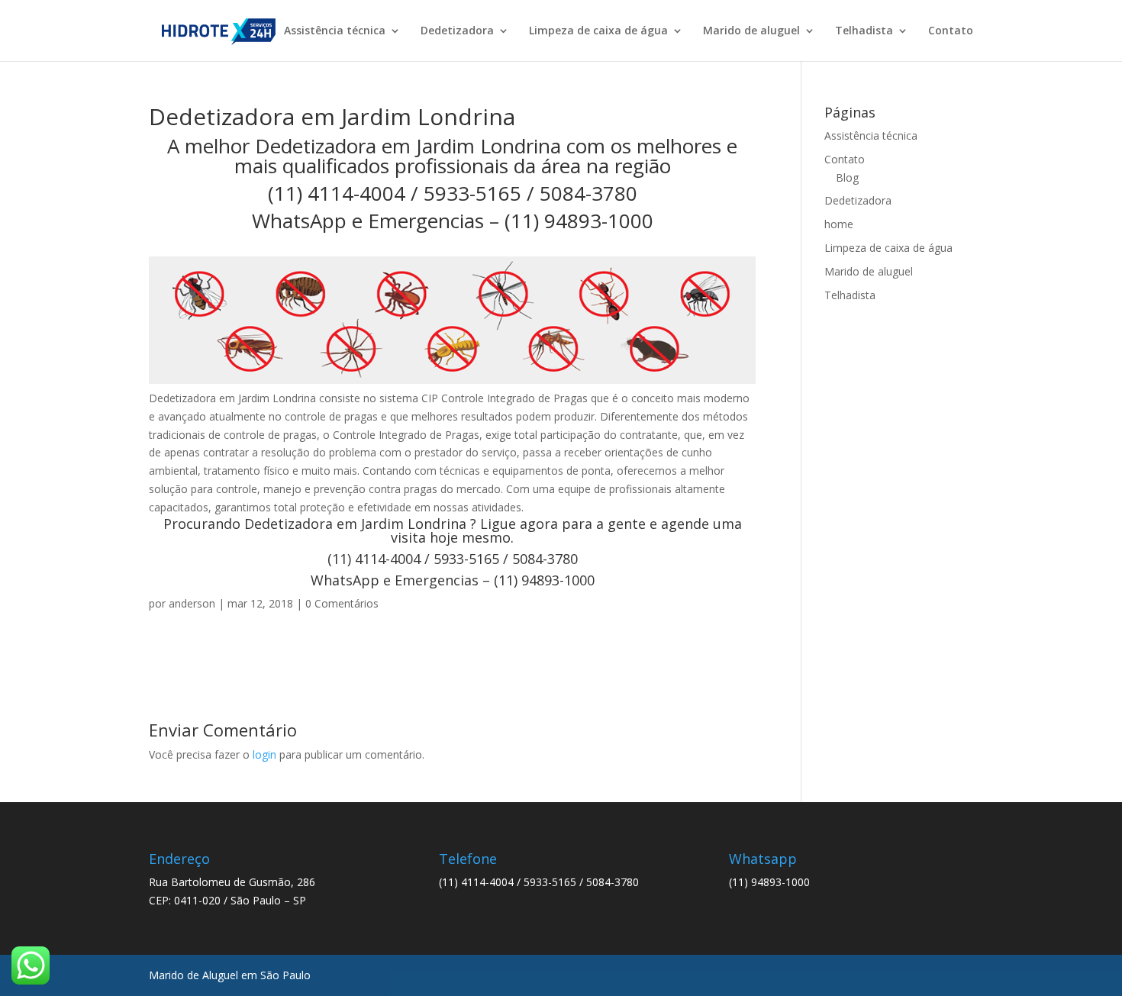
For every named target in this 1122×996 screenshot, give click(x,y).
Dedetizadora (457, 31)
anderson (192, 603)
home (838, 224)
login (264, 754)
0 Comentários (342, 603)
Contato (950, 31)
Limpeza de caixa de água (598, 31)
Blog (847, 177)
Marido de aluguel (751, 31)
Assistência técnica (334, 31)
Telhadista (864, 31)
